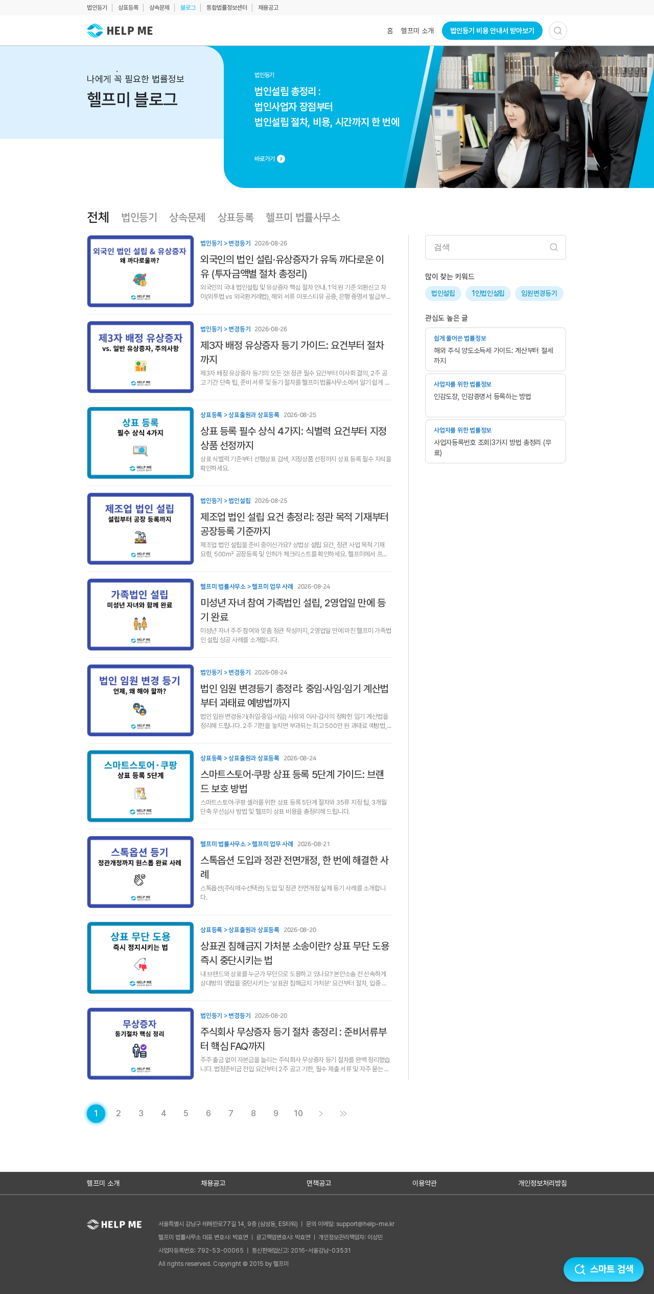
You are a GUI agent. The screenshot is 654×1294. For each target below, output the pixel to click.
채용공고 (268, 7)
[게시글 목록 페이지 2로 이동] (321, 1113)
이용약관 (424, 1183)
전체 (98, 217)
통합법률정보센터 (226, 7)
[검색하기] (558, 30)
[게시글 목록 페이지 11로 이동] (343, 1113)
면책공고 (319, 1183)
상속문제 (159, 7)
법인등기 (97, 7)
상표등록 (128, 7)
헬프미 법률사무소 (303, 217)
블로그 (188, 7)
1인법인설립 (488, 293)
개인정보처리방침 (542, 1183)
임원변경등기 (539, 293)
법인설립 (443, 293)
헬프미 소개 (417, 31)
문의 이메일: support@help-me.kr (350, 1224)
